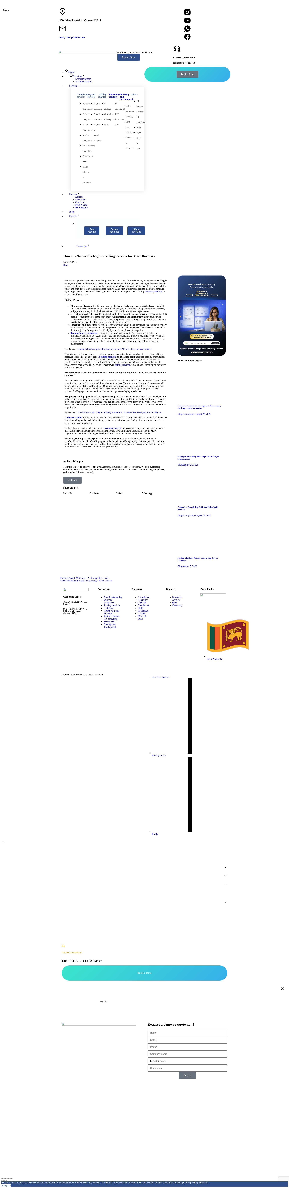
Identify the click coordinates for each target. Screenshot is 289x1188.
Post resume (92, 230)
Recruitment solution (115, 95)
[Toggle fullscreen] (8, 1178)
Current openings (114, 230)
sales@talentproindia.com (72, 37)
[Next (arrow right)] (5, 1180)
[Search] (187, 1001)
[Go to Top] (3, 843)
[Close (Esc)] (2, 1178)
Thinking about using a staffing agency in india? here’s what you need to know (114, 349)
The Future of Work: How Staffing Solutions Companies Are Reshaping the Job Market (119, 412)
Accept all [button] (6, 1185)
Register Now (128, 57)
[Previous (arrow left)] (2, 1180)
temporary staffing (153, 291)
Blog (65, 265)
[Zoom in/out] (11, 1178)
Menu (6, 10)
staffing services (122, 365)
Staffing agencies (107, 356)
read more (72, 480)
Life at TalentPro (136, 230)
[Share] (5, 1178)
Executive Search (112, 428)
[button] (76, 493)
